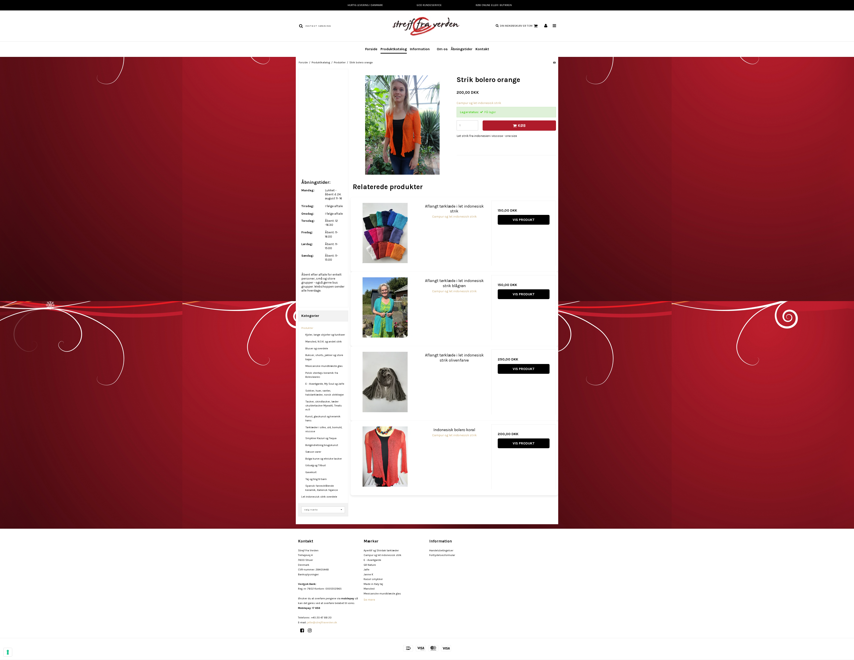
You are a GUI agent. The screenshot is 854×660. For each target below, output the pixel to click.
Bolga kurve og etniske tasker (323, 458)
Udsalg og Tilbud (315, 465)
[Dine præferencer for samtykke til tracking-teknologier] (8, 652)
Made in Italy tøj (373, 584)
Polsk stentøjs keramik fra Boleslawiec (321, 374)
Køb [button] (522, 125)
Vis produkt (524, 220)
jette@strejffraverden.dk (322, 622)
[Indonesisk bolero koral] (385, 456)
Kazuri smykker (373, 579)
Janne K (368, 574)
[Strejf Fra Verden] (426, 26)
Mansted (369, 588)
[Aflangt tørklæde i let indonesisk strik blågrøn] (385, 307)
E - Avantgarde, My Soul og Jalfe (324, 383)
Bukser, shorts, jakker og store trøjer (324, 357)
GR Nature (370, 564)
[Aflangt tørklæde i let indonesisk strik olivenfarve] (385, 382)
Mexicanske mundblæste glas (324, 366)
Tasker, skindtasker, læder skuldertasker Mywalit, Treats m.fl (323, 405)
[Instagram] (311, 630)
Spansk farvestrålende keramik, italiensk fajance (321, 487)
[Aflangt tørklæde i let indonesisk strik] (385, 233)
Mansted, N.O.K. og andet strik (323, 341)
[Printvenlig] (554, 62)
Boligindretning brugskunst (321, 445)
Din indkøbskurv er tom (516, 25)
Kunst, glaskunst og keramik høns (322, 418)
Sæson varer (313, 451)
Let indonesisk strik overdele (319, 496)
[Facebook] (303, 630)
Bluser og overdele (316, 348)
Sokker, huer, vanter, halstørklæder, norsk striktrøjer (324, 392)
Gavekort (310, 472)
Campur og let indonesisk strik (382, 555)
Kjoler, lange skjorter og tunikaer (325, 334)
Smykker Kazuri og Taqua (320, 438)
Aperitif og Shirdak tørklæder (381, 550)
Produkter (307, 328)
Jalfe (366, 569)
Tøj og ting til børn (316, 479)
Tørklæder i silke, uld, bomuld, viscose (323, 429)
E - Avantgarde (372, 560)
